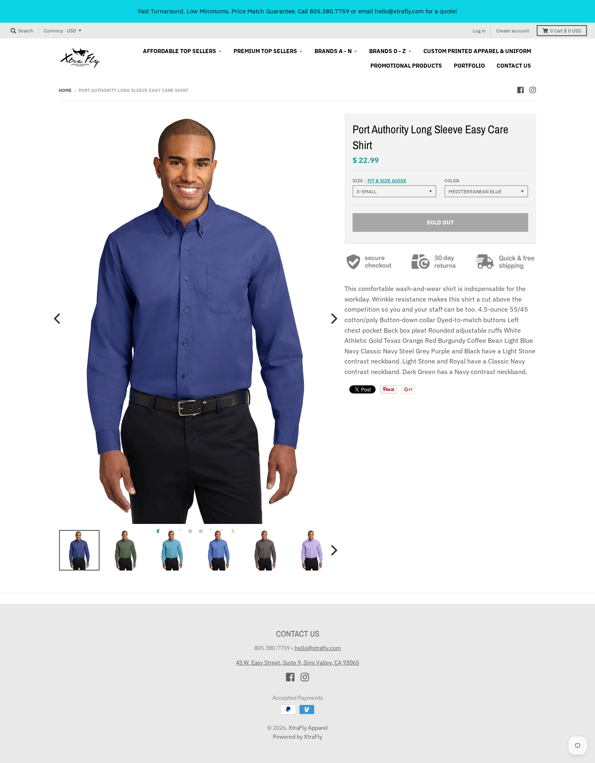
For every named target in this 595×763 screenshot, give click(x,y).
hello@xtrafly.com (318, 648)
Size (379, 181)
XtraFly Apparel (308, 727)
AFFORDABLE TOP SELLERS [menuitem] (179, 51)
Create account (512, 31)
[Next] (333, 318)
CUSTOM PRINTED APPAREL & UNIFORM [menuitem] (477, 51)
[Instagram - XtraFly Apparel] (532, 90)
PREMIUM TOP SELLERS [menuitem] (265, 51)
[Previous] (58, 318)
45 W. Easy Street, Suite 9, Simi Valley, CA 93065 (297, 662)
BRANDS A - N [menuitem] (333, 51)
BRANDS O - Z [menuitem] (387, 51)
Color (451, 181)
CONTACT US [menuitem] (514, 65)
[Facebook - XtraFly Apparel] (520, 90)
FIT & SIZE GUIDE (387, 181)
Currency (53, 31)
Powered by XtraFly (297, 736)
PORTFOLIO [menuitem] (469, 65)
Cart (565, 31)
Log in (479, 31)
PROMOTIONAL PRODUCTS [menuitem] (406, 65)
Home (65, 90)
